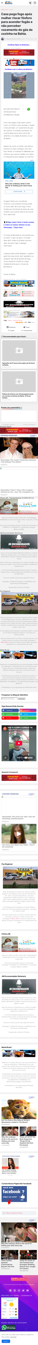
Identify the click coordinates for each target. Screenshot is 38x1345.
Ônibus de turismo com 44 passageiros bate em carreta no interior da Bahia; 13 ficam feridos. (17, 396)
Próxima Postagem (29, 424)
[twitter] (23, 1290)
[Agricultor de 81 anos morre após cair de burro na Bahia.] (19, 350)
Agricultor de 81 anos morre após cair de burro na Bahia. (18, 364)
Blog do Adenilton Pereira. (14, 1213)
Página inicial (4, 9)
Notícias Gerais (17, 320)
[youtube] (27, 1290)
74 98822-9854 (14, 919)
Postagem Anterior (9, 424)
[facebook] (10, 1290)
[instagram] (14, 1290)
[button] (2, 3)
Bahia (11, 9)
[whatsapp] (19, 1290)
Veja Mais (13, 1337)
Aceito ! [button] (6, 1341)
